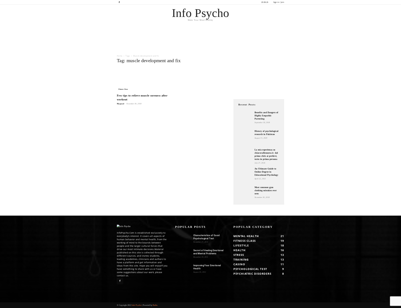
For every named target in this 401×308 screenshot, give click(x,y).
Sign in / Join (278, 2)
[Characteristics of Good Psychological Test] (183, 239)
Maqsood (120, 104)
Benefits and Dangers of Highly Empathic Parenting (266, 115)
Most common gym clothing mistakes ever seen (266, 190)
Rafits (155, 305)
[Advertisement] (57, 43)
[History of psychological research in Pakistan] (244, 137)
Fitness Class (123, 89)
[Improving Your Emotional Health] (183, 269)
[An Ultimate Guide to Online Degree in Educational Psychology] (244, 175)
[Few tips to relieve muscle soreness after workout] (142, 79)
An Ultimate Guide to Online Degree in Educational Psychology (266, 172)
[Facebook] (119, 2)
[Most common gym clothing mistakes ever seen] (244, 194)
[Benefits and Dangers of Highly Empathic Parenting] (244, 119)
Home (119, 55)
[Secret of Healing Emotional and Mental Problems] (183, 254)
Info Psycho (136, 305)
